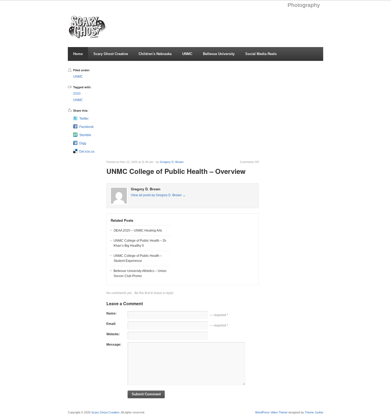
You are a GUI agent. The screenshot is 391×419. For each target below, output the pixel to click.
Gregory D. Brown (172, 162)
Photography (304, 5)
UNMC (187, 54)
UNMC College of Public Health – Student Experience (138, 258)
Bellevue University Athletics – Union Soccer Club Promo (140, 273)
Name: (111, 313)
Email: (111, 324)
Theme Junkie (314, 412)
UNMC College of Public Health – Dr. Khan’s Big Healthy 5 (140, 243)
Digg (82, 143)
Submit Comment (146, 394)
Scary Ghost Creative (110, 54)
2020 (77, 93)
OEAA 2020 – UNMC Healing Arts (138, 230)
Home (78, 54)
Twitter (84, 118)
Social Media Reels (261, 54)
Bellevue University (219, 54)
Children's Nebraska (155, 54)
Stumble (85, 135)
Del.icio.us (86, 151)
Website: (113, 334)
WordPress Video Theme (271, 412)
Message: (113, 344)
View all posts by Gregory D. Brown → (158, 195)
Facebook (86, 127)
